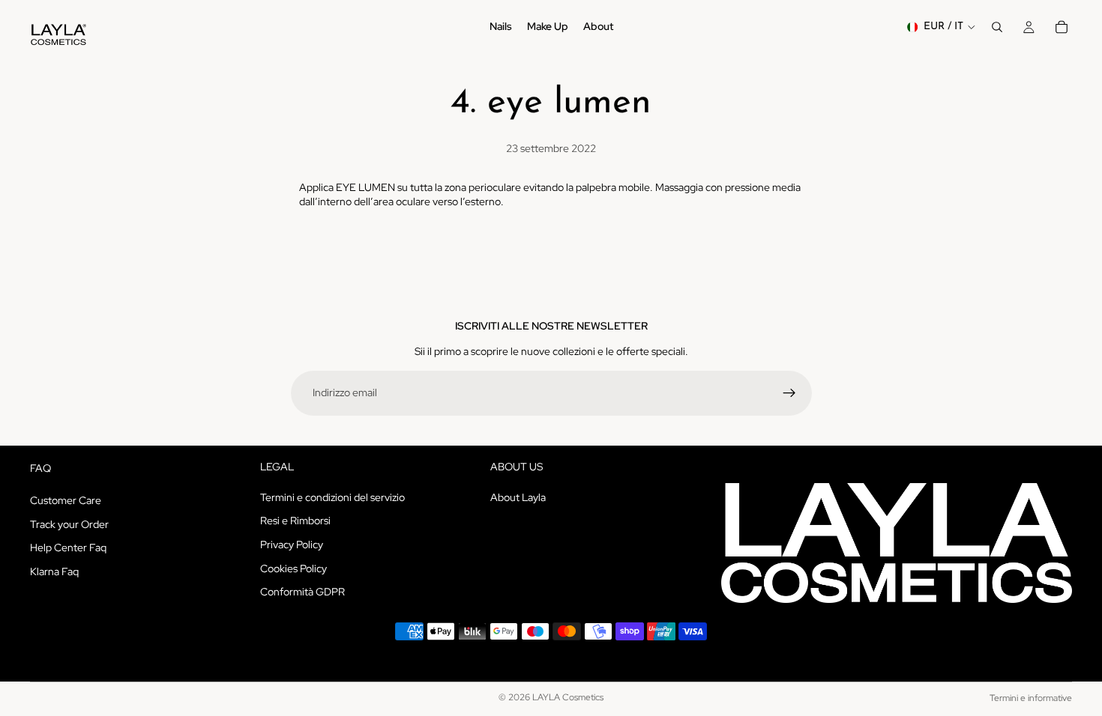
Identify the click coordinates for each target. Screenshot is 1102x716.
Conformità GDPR (302, 591)
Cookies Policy (293, 568)
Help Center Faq (68, 547)
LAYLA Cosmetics (567, 697)
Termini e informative (1031, 698)
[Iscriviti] (789, 393)
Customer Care (65, 500)
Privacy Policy (291, 544)
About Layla (518, 497)
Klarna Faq (54, 571)
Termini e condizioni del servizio (332, 497)
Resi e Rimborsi (295, 521)
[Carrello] (1061, 26)
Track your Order (69, 524)
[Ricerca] (997, 26)
